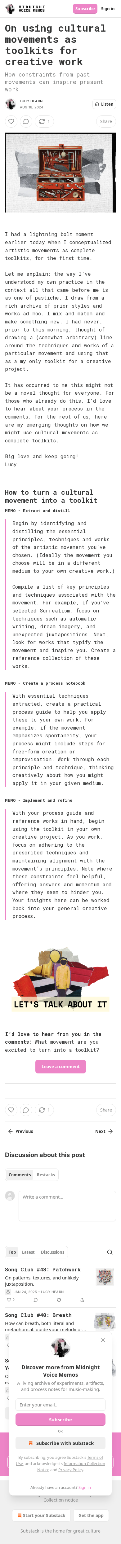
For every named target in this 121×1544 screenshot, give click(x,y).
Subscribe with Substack (65, 1443)
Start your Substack (44, 1515)
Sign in (108, 8)
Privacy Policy (70, 1469)
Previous (24, 1131)
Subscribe (85, 8)
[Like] (11, 121)
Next (100, 1131)
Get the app (91, 1515)
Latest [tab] (28, 1252)
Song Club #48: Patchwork (43, 1269)
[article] (60, 1285)
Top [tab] (12, 1252)
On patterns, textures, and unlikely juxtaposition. (42, 1280)
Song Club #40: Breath (38, 1314)
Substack (29, 1531)
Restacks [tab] (46, 1175)
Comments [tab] (20, 1175)
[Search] (110, 1252)
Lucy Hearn (31, 101)
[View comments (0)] (26, 121)
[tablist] (32, 1175)
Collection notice (60, 1500)
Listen (107, 104)
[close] (103, 1340)
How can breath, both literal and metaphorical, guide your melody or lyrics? (43, 1326)
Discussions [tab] (52, 1252)
